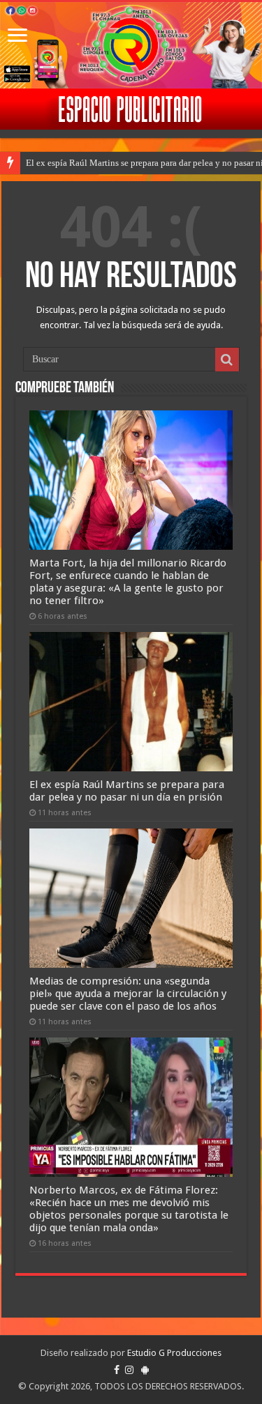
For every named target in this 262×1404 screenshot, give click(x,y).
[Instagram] (129, 1369)
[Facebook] (116, 1369)
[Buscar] (227, 359)
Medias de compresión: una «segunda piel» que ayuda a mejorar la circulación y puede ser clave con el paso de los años (127, 993)
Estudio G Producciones (174, 1353)
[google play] (145, 1369)
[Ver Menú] (17, 36)
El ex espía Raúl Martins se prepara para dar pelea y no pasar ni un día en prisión (126, 790)
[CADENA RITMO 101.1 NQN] (131, 45)
